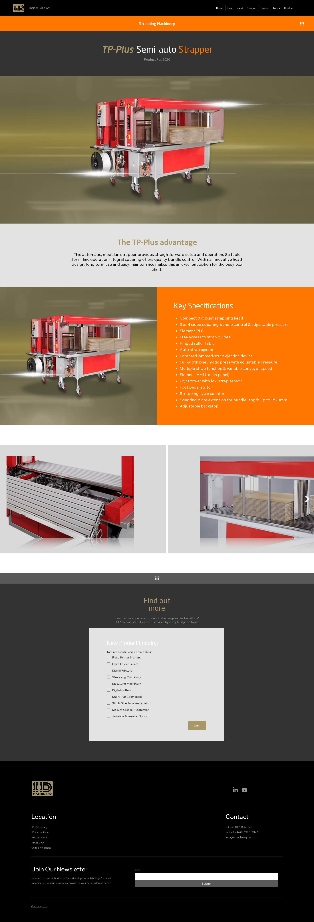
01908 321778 (243, 827)
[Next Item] (307, 499)
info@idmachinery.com (239, 837)
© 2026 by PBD (39, 906)
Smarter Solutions (39, 8)
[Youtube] (244, 790)
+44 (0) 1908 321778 (247, 832)
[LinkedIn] (235, 790)
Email (139, 869)
